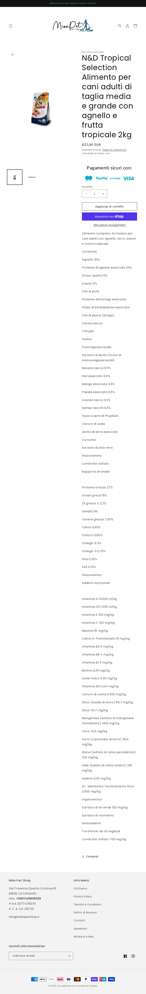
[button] (11, 26)
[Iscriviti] (69, 956)
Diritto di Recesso (85, 912)
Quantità (87, 186)
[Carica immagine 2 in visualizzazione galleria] (31, 177)
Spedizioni (80, 928)
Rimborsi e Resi (84, 936)
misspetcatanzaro (66, 986)
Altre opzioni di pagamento (110, 224)
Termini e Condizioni (87, 904)
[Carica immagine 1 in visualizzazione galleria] (14, 177)
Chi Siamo (80, 888)
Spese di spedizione (114, 149)
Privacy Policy (83, 896)
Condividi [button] (92, 856)
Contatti (79, 920)
